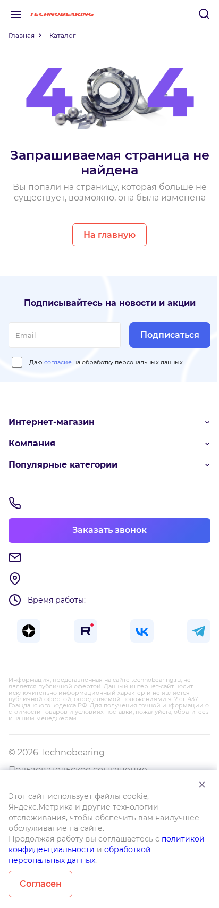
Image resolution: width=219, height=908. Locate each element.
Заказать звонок (109, 530)
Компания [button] (32, 443)
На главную (109, 235)
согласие (58, 362)
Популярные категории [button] (63, 465)
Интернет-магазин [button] (52, 422)
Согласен (41, 884)
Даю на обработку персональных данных (106, 362)
